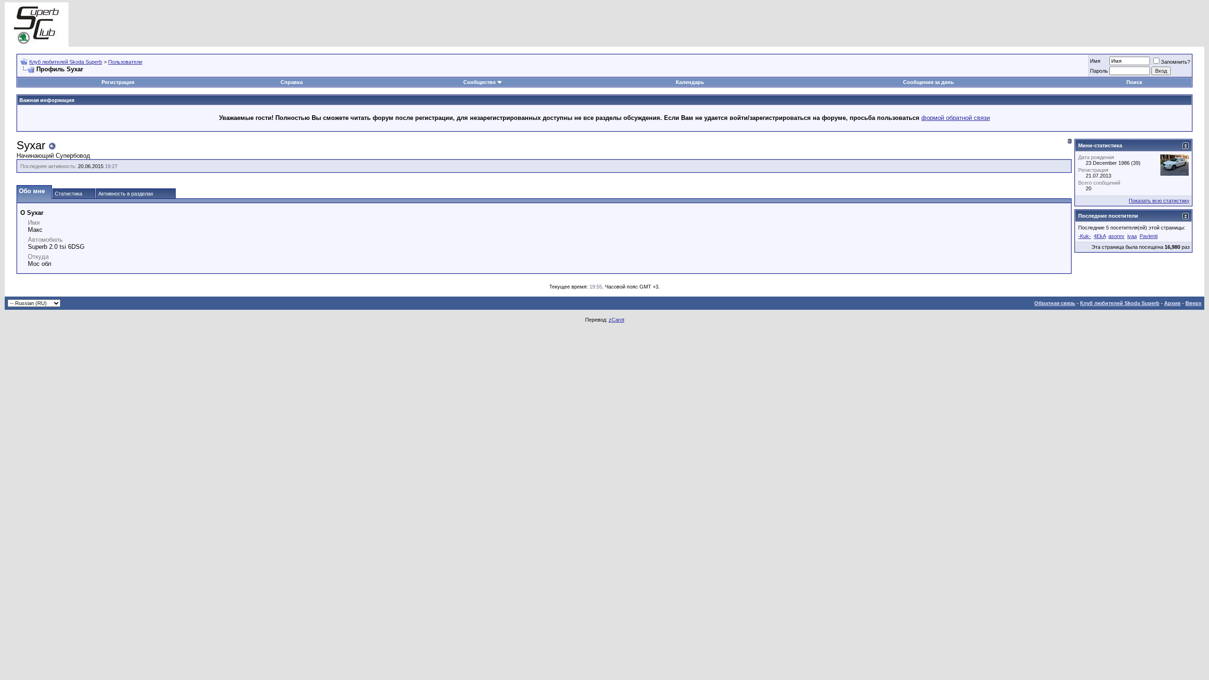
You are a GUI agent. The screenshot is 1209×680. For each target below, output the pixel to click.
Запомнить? (1175, 62)
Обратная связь (1054, 303)
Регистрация (118, 82)
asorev (1116, 236)
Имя (1095, 61)
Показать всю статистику (1159, 201)
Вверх (1193, 303)
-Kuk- (1084, 236)
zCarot (616, 320)
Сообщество (479, 82)
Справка (292, 82)
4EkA (1100, 236)
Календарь (690, 82)
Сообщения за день (928, 82)
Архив (1172, 303)
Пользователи (125, 62)
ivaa (1132, 236)
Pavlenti (1149, 236)
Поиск (1134, 82)
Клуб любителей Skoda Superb (65, 62)
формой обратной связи (955, 117)
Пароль (1099, 71)
